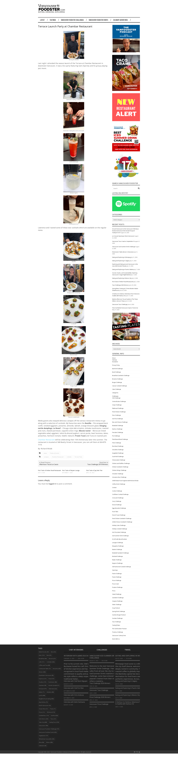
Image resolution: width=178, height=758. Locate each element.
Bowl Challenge (116, 372)
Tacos (53, 719)
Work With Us (116, 639)
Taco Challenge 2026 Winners (120, 285)
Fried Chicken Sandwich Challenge (121, 518)
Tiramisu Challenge (117, 632)
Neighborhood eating (46, 699)
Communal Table (45, 668)
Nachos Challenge (117, 429)
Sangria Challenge (117, 601)
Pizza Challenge (116, 580)
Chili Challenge (116, 398)
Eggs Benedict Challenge (119, 508)
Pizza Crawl (115, 584)
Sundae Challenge (117, 618)
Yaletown (42, 745)
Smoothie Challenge (117, 449)
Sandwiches (44, 715)
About (114, 358)
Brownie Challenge (117, 379)
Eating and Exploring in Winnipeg (121, 257)
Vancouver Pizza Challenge (99, 704)
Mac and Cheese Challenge (120, 422)
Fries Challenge (116, 415)
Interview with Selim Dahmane (74, 702)
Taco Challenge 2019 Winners (97, 464)
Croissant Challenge (117, 498)
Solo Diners (43, 719)
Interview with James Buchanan (78, 656)
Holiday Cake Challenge (119, 525)
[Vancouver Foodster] (52, 12)
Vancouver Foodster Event (48, 732)
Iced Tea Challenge (117, 418)
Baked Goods (44, 652)
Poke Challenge (116, 443)
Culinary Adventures (120, 20)
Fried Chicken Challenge (119, 412)
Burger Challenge (117, 382)
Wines (49, 742)
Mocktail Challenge (117, 556)
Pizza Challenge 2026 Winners (100, 697)
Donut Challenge (117, 505)
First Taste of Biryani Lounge (71, 470)
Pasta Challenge (116, 577)
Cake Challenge (116, 389)
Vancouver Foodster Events (98, 20)
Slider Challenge (116, 604)
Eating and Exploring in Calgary (120, 261)
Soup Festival (116, 608)
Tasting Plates (116, 625)
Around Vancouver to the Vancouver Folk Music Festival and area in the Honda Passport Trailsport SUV (125, 230)
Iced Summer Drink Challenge (120, 535)
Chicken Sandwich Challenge (120, 467)
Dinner (42, 672)
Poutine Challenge (117, 587)
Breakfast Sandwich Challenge (120, 375)
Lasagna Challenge (117, 542)
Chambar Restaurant (46, 440)
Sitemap (114, 360)
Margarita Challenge (118, 546)
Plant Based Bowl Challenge (120, 439)
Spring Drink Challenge (118, 611)
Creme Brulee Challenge (119, 401)
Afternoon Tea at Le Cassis (48, 464)
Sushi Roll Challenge (118, 456)
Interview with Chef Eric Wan (74, 688)
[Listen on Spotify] (126, 211)
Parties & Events (54, 453)
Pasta (53, 709)
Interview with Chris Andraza (74, 695)
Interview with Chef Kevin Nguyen (75, 681)
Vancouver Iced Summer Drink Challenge (123, 246)
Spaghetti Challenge (117, 453)
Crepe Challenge (117, 405)
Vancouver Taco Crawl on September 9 (123, 241)
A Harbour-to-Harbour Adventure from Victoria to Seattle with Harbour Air (131, 703)
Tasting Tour (54, 722)
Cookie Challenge (117, 491)
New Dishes (43, 702)
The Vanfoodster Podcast (119, 628)
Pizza (42, 712)
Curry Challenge (116, 501)
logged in (52, 484)
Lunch (42, 695)
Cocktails (69, 457)
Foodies (42, 682)
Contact (114, 487)
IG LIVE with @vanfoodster (119, 539)
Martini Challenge (117, 549)
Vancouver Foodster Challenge (49, 729)
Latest (42, 20)
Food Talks (115, 511)
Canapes (46, 457)
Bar (53, 652)
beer (41, 655)
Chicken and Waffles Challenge (121, 463)
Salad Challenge (116, 594)
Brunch (52, 658)
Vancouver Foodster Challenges (72, 20)
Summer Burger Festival (119, 615)
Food (51, 678)
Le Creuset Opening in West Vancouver (123, 236)
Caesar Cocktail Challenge (119, 386)
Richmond (51, 712)
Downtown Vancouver (46, 675)
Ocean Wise (43, 709)
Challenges (115, 396)
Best (49, 655)
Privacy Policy (116, 365)
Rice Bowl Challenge (117, 446)
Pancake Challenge (117, 432)
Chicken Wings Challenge (119, 470)
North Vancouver (45, 705)
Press (113, 591)
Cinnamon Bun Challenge (119, 477)
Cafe (41, 662)
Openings (115, 570)
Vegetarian (43, 735)
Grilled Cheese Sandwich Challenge (122, 522)
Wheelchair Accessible (46, 739)
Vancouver (43, 725)
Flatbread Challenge (117, 408)
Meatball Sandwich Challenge (120, 553)
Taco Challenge (116, 622)
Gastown (42, 685)
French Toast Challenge (118, 515)
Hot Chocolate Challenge (119, 532)
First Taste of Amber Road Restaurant (49, 470)
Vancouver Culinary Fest (119, 635)
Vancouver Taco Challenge (119, 304)
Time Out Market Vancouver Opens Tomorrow (125, 308)
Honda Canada (53, 685)
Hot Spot (43, 689)
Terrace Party (78, 457)
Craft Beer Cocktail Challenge (120, 494)
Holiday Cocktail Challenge (119, 529)
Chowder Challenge (117, 474)
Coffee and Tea (44, 665)
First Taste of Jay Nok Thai (94, 470)
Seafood (54, 715)
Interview (53, 689)
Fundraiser (52, 682)
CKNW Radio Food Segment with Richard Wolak (125, 480)
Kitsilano (50, 692)
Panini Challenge (117, 573)
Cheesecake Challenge (118, 460)
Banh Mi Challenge (117, 368)
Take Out (43, 722)
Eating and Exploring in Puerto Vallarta (123, 269)
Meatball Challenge (117, 425)
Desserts (57, 668)
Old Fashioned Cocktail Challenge (121, 566)
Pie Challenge (116, 436)
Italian (41, 692)
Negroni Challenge (117, 563)
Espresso (42, 678)
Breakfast (43, 658)
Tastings (53, 20)
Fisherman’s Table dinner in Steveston (123, 252)
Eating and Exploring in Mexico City (121, 278)
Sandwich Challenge (118, 597)
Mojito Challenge (117, 560)
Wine (41, 742)
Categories (115, 393)
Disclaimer (115, 362)
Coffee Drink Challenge (118, 484)
